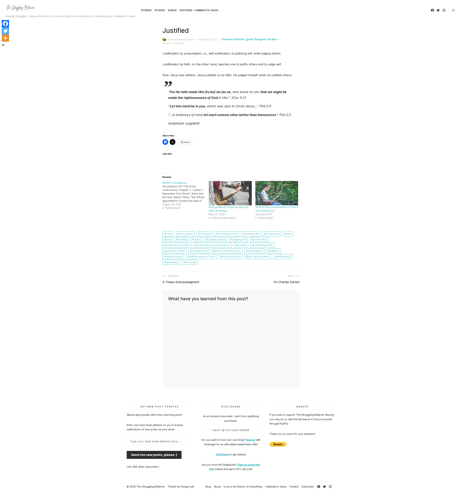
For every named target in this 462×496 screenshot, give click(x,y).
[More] (5, 38)
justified (242, 245)
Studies (159, 10)
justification (260, 239)
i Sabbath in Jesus (276, 486)
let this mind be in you (228, 250)
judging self (239, 239)
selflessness (284, 256)
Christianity (272, 233)
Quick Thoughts (256, 39)
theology (190, 262)
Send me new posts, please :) (154, 455)
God (168, 239)
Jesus (197, 239)
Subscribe (308, 486)
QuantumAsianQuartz (180, 39)
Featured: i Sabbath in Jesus (199, 10)
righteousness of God (202, 256)
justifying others (175, 250)
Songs (172, 10)
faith (289, 233)
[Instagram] (444, 10)
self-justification (231, 256)
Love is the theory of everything (243, 486)
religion (274, 250)
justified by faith (263, 245)
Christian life (251, 233)
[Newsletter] (448, 10)
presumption (255, 250)
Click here (222, 454)
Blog (208, 486)
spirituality (172, 262)
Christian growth (227, 233)
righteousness (174, 256)
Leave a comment (173, 43)
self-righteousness (259, 256)
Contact (294, 486)
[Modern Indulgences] (185, 195)
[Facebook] (432, 10)
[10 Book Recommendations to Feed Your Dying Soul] (276, 193)
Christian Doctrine (233, 39)
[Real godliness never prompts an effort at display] (230, 193)
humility (182, 239)
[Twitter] (438, 10)
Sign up (250, 439)
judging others (216, 239)
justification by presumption (213, 245)
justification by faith (177, 245)
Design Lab (187, 486)
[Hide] (3, 45)
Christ (169, 233)
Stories (146, 10)
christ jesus (186, 233)
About (217, 486)
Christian (205, 233)
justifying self (200, 250)
